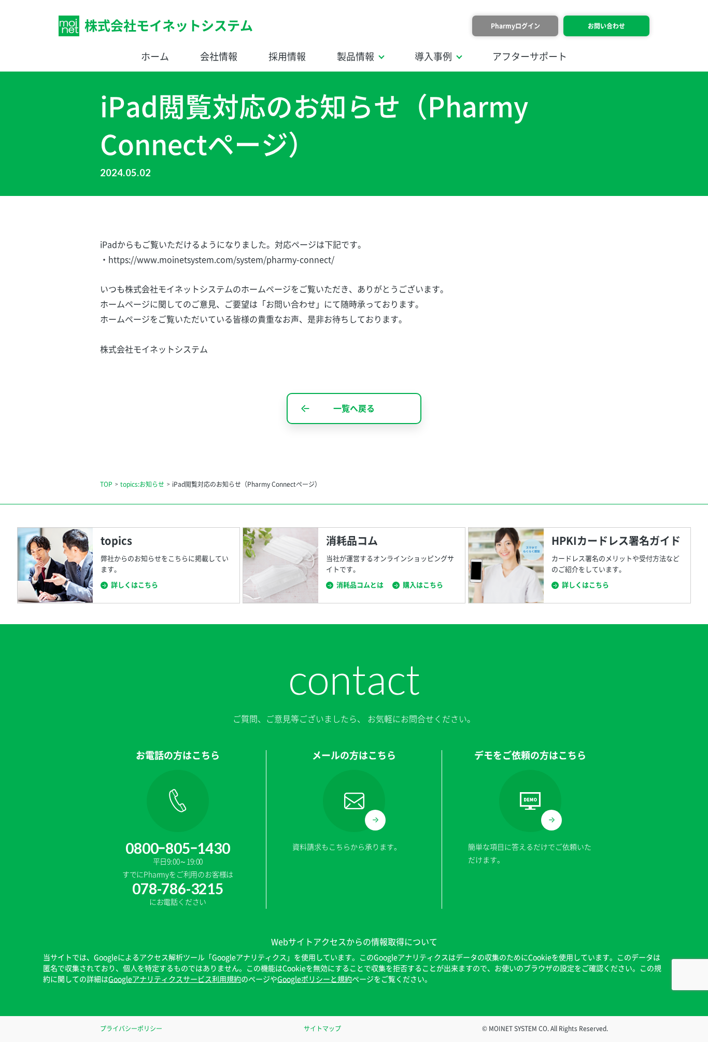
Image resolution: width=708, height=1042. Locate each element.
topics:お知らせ (142, 484)
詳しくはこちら (134, 585)
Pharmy (515, 26)
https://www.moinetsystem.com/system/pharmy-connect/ (221, 260)
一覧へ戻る (354, 408)
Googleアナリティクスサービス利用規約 (174, 979)
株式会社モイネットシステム (168, 25)
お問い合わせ (606, 26)
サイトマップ (322, 1028)
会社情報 (218, 56)
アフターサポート (529, 56)
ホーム (155, 56)
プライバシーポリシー (131, 1028)
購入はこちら (423, 585)
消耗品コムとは (360, 585)
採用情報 (287, 56)
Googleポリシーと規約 (314, 979)
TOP (106, 484)
